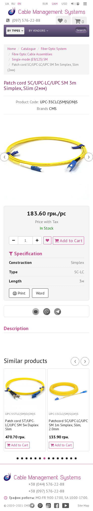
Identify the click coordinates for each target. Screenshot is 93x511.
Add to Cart (70, 240)
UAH (55, 3)
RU (13, 3)
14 (76, 458)
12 (67, 458)
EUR (45, 3)
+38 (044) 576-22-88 (46, 484)
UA (7, 3)
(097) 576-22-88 (26, 20)
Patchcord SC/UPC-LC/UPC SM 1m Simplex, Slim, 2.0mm (59, 425)
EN (19, 3)
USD (64, 3)
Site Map (83, 505)
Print (21, 293)
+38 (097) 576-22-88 (46, 491)
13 (71, 458)
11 (62, 458)
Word (40, 293)
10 (58, 458)
